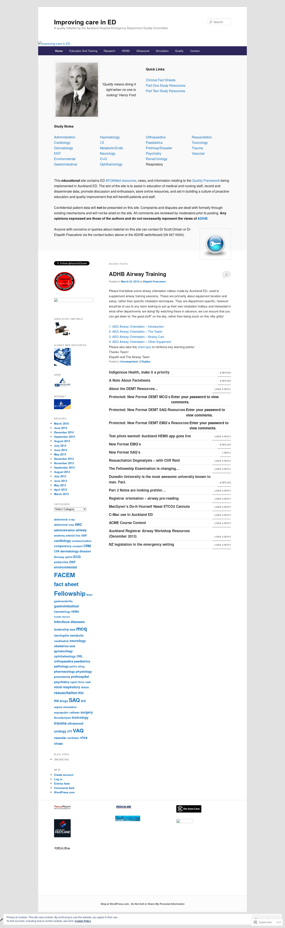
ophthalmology (65, 656)
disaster (85, 551)
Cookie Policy (83, 921)
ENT (57, 153)
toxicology (80, 717)
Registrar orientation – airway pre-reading (144, 498)
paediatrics (82, 661)
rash (88, 682)
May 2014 (60, 454)
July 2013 (60, 476)
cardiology (62, 540)
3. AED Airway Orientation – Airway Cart (136, 336)
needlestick (61, 641)
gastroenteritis (63, 601)
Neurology (107, 153)
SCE (83, 701)
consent (77, 546)
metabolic (77, 635)
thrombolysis (62, 718)
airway (81, 529)
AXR (84, 535)
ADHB (203, 218)
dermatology (69, 551)
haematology (62, 611)
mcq (81, 628)
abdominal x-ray (64, 519)
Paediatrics (154, 142)
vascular (60, 737)
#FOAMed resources (121, 180)
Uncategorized (128, 361)
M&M (72, 629)
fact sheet (66, 584)
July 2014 (60, 446)
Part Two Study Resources (165, 90)
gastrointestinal (66, 606)
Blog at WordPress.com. (115, 904)
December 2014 (64, 432)
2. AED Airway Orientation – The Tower (135, 331)
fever (89, 595)
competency (63, 546)
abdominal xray (64, 525)
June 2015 (60, 428)
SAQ (74, 700)
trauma (60, 723)
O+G (103, 158)
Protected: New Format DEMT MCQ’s (139, 396)
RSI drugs (61, 701)
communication (82, 541)
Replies (144, 361)
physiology (84, 671)
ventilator (73, 738)
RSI (80, 693)
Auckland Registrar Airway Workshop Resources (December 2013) (149, 533)
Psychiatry (153, 153)
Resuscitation (202, 137)
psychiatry (61, 682)
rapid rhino (77, 682)
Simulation (162, 51)
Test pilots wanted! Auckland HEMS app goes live (150, 435)
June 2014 (60, 450)
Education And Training (83, 51)
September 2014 (64, 437)
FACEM (64, 574)
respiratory (71, 687)
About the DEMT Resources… (133, 388)
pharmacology (64, 671)
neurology (77, 640)
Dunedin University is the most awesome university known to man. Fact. (160, 479)
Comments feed (64, 788)
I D (102, 142)
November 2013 (64, 463)
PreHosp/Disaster (159, 147)
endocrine (61, 562)
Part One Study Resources (165, 85)
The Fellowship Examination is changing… (144, 468)
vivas (58, 743)
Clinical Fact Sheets (160, 80)
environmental (65, 567)
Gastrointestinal (65, 164)
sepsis (58, 707)
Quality (179, 51)
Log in (58, 779)
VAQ (78, 730)
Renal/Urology (156, 158)
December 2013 (64, 459)
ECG (77, 556)
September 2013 (64, 467)
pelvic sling (76, 666)
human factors (62, 616)
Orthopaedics (156, 137)
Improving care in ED (85, 21)
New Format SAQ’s (124, 452)
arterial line (73, 535)
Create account (63, 775)
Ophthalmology (111, 164)
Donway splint (63, 557)
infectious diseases (69, 621)
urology (60, 731)
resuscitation (65, 692)
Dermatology (63, 147)
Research (109, 51)
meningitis (61, 635)
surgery (87, 712)
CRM (87, 545)
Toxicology (200, 142)
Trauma (197, 147)
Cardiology (62, 142)
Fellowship (70, 593)
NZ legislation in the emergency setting (141, 544)
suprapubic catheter (67, 712)
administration (64, 530)
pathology (61, 666)
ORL (80, 656)
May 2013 (60, 485)
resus (85, 687)
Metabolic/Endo (111, 147)
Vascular (198, 153)
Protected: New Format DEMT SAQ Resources (147, 409)
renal (58, 687)
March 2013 (61, 494)
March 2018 (61, 423)
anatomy (59, 535)
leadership (61, 629)
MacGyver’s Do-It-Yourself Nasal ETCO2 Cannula (149, 506)
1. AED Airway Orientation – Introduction (136, 326)
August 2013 (62, 472)
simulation (70, 707)
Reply (226, 452)
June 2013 (60, 481)
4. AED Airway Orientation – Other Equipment (140, 341)
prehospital (80, 676)
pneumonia (62, 677)
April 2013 (60, 490)
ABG (78, 524)
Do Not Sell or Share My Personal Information (157, 904)
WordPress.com (64, 792)
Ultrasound (142, 51)
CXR (56, 551)
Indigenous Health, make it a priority (139, 372)
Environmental (65, 158)
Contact (195, 51)
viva (83, 737)
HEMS (126, 51)
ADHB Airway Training (137, 274)
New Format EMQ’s (125, 443)
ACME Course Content (127, 522)
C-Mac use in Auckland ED (131, 514)
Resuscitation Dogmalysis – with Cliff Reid (144, 460)
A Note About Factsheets (129, 380)
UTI (69, 731)
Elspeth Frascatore (154, 281)
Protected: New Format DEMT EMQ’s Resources (149, 422)
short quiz (144, 347)
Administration (64, 137)
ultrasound (75, 723)
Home (59, 51)
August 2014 (62, 441)
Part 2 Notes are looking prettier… (137, 490)
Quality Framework (205, 180)
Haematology (110, 137)
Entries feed (61, 783)
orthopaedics (63, 661)
